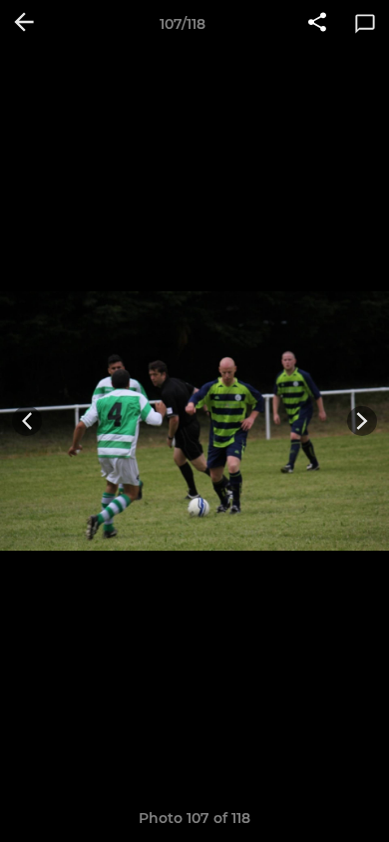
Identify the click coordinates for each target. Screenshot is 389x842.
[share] (317, 24)
